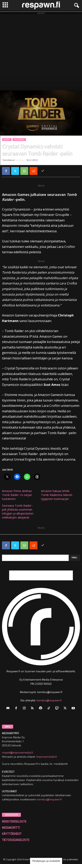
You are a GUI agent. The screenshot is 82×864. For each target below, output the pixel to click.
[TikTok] (50, 708)
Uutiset (7, 139)
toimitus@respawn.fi (49, 700)
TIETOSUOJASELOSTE (15, 840)
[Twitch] (58, 708)
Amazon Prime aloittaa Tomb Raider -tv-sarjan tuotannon (17, 495)
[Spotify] (41, 708)
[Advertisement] (41, 51)
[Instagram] (25, 708)
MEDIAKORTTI (11, 828)
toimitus (19, 160)
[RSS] (33, 708)
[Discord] (9, 708)
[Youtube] (73, 708)
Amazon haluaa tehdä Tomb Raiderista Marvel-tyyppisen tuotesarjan (57, 495)
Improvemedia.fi (46, 756)
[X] (15, 171)
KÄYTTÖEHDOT (12, 834)
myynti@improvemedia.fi (17, 752)
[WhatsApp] (24, 171)
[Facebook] (6, 171)
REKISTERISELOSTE (14, 821)
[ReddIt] (33, 171)
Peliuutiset (19, 139)
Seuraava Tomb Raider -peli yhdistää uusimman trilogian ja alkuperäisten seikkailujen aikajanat (17, 511)
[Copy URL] (43, 171)
